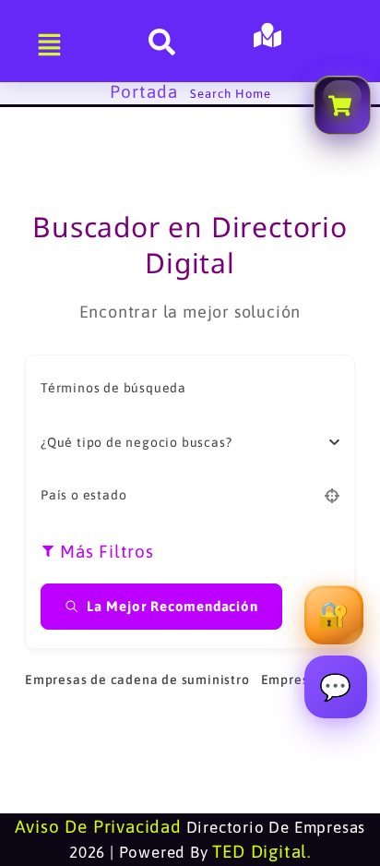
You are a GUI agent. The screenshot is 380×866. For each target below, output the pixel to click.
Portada (144, 91)
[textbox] (136, 442)
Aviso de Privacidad (98, 826)
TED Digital (259, 851)
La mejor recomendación (172, 606)
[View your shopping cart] (342, 105)
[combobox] (183, 442)
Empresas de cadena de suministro (137, 679)
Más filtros (107, 551)
